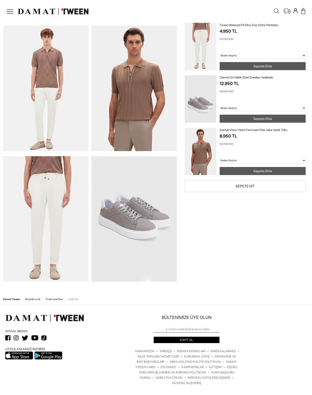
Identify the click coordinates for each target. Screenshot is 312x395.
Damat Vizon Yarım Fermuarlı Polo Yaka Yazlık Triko (253, 130)
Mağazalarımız (223, 351)
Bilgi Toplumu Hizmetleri (159, 356)
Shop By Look (32, 299)
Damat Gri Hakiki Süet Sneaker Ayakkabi (246, 77)
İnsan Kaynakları (191, 351)
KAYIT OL (186, 340)
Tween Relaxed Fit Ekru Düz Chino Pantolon (249, 25)
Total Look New (54, 299)
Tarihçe (166, 351)
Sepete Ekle (262, 66)
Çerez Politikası (169, 378)
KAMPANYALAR (192, 367)
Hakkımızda (145, 351)
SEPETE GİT (245, 186)
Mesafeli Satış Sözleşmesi (209, 378)
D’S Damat (168, 367)
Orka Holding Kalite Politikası (196, 362)
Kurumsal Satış (197, 356)
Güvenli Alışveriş (186, 383)
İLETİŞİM (215, 367)
